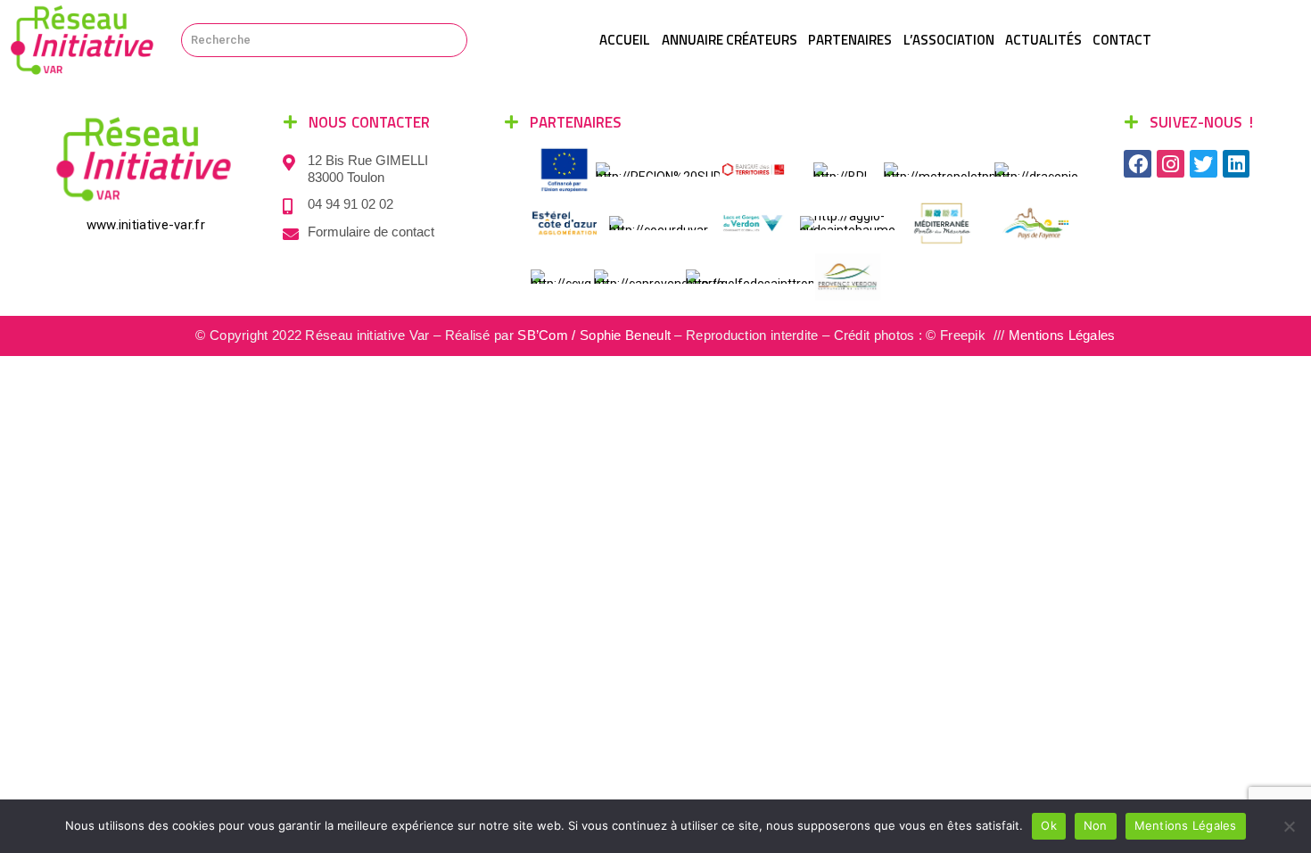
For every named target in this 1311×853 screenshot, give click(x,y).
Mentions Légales (1062, 335)
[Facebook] (1137, 164)
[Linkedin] (1236, 164)
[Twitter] (1203, 164)
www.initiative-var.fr (146, 225)
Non (1096, 825)
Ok (1049, 825)
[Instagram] (1170, 164)
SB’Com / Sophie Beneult (594, 335)
